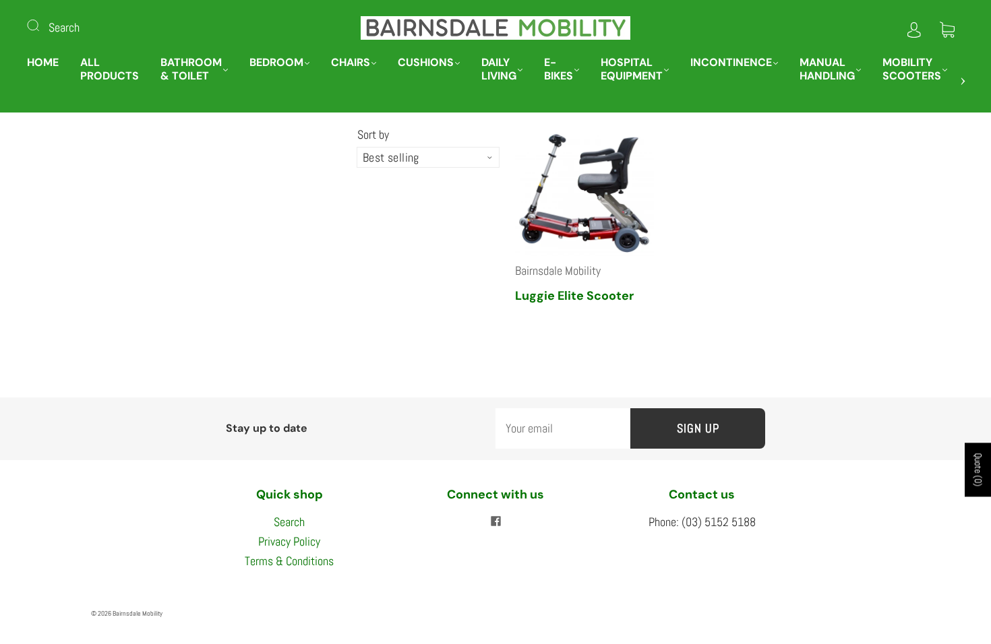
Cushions (426, 62)
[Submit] (42, 25)
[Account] (914, 27)
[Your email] (563, 428)
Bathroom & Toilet (191, 69)
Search (64, 27)
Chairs (350, 62)
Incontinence (731, 62)
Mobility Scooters (911, 69)
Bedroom (276, 62)
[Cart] (947, 27)
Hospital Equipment (632, 69)
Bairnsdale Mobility (558, 270)
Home (43, 62)
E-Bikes (558, 69)
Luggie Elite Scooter (574, 296)
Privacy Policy (289, 541)
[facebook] (495, 521)
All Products (109, 69)
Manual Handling (827, 69)
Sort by (373, 135)
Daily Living (498, 69)
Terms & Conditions (289, 561)
